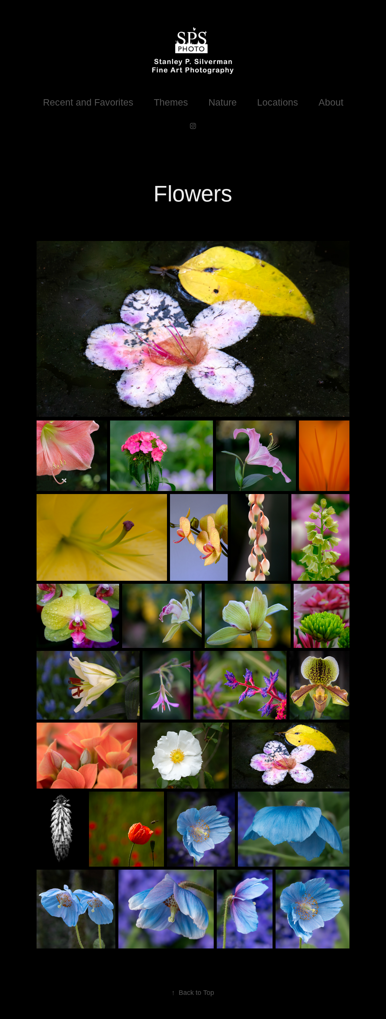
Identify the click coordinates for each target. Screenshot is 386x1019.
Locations (277, 102)
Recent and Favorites (88, 102)
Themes (171, 102)
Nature (222, 102)
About (331, 102)
